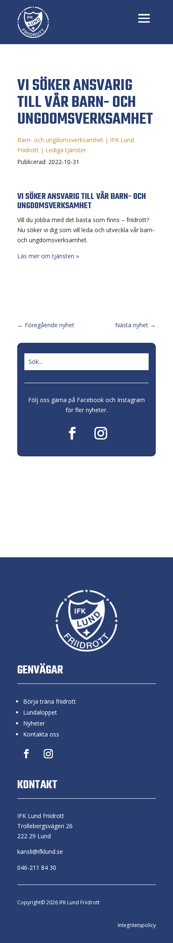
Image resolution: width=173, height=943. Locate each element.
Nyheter (34, 723)
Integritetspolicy (137, 925)
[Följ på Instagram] (100, 433)
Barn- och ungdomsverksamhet (60, 140)
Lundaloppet (40, 712)
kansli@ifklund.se (40, 852)
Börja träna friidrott (49, 701)
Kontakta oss (41, 734)
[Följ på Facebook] (72, 433)
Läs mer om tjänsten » (48, 256)
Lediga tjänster (65, 150)
